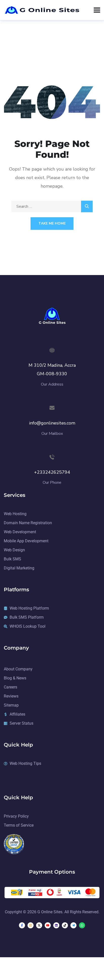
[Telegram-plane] (73, 925)
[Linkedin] (56, 925)
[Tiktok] (65, 925)
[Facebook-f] (22, 925)
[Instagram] (31, 925)
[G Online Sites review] (14, 844)
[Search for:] (52, 206)
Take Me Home (52, 223)
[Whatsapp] (82, 925)
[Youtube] (48, 925)
